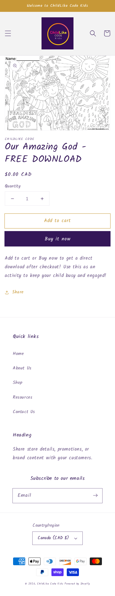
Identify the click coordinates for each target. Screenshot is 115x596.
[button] (8, 33)
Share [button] (18, 292)
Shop (17, 382)
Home (18, 353)
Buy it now (58, 239)
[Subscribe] (95, 495)
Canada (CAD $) (53, 538)
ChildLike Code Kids (50, 584)
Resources (22, 397)
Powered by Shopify (77, 584)
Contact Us (24, 411)
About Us (22, 368)
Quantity (12, 186)
